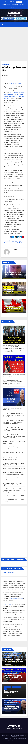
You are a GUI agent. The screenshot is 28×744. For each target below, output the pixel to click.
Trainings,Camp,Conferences (13, 7)
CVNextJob (14, 12)
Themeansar (13, 736)
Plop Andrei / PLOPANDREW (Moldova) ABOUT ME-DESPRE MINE (13, 292)
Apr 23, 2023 (8, 679)
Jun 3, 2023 (8, 664)
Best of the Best (7, 653)
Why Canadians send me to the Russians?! (12, 307)
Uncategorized (5, 64)
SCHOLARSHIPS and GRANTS (18, 4)
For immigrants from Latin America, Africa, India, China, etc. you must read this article (13, 275)
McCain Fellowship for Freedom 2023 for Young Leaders (13, 708)
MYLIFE (15, 249)
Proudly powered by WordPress (9, 735)
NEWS (5, 655)
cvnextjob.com (8, 604)
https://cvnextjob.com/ (17, 598)
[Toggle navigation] (25, 24)
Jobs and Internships (6, 4)
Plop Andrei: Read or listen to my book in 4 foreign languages (13, 677)
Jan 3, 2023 (8, 711)
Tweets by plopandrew (8, 572)
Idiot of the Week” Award (15, 83)
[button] (22, 24)
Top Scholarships (7, 657)
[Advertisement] (14, 42)
